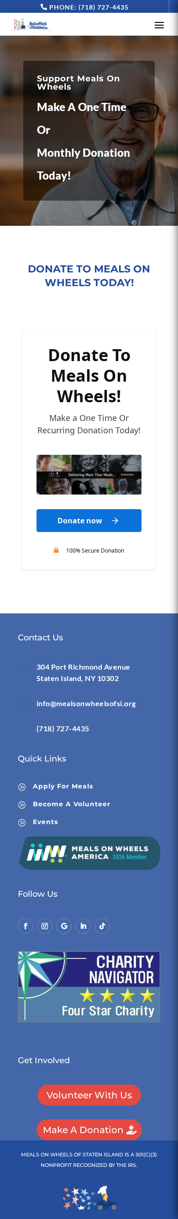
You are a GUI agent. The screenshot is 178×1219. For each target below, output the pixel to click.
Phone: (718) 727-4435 (89, 7)
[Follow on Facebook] (25, 926)
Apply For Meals (63, 786)
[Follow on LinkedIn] (83, 926)
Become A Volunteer (71, 804)
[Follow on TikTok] (102, 926)
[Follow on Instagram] (44, 926)
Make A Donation (83, 1129)
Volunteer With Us (89, 1095)
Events (45, 822)
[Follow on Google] (64, 926)
